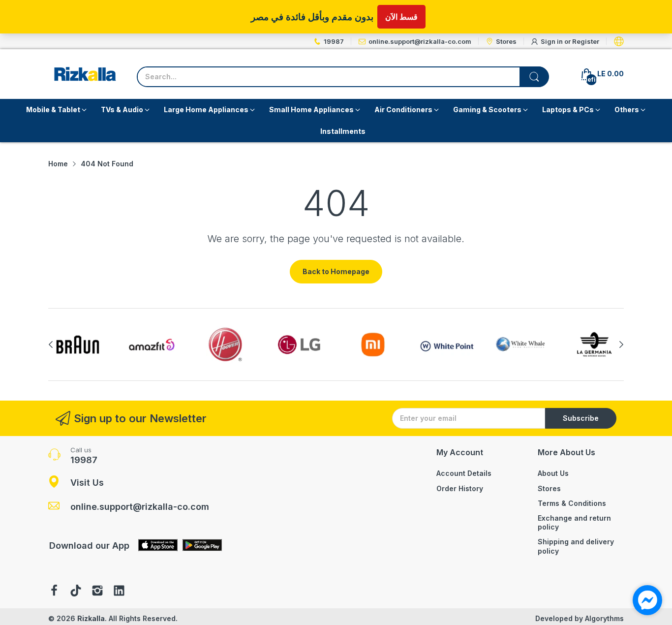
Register (585, 41)
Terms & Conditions (572, 503)
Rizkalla (91, 618)
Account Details (463, 473)
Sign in (552, 41)
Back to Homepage (336, 271)
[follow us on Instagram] (97, 591)
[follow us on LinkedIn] (119, 591)
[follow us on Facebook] (54, 591)
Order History (459, 488)
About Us (553, 473)
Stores (549, 488)
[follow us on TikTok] (76, 591)
